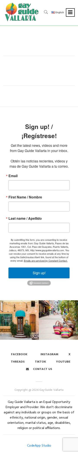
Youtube (63, 361)
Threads (18, 361)
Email (13, 176)
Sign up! (39, 272)
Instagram (49, 354)
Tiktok (40, 361)
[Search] (46, 12)
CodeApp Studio (39, 446)
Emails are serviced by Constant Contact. (46, 260)
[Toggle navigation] (70, 12)
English (59, 12)
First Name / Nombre (25, 197)
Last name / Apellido (25, 218)
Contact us (42, 369)
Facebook (19, 354)
